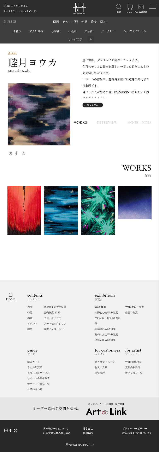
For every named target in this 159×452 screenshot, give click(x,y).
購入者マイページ (105, 361)
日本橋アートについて (55, 428)
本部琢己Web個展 (105, 328)
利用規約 (88, 433)
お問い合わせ (34, 389)
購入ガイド (33, 361)
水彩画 (55, 31)
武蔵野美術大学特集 (55, 306)
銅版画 (88, 31)
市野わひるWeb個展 (106, 312)
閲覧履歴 (100, 372)
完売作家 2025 (52, 312)
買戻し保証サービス (38, 372)
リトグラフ (75, 39)
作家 (94, 21)
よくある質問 (34, 367)
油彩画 (17, 31)
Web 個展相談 (133, 361)
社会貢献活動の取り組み (57, 433)
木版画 (72, 31)
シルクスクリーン (134, 31)
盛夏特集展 (131, 312)
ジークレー (108, 31)
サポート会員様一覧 (38, 383)
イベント (32, 323)
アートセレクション (55, 323)
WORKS (80, 122)
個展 (56, 21)
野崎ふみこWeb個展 (106, 334)
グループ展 (70, 21)
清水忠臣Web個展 (105, 339)
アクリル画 (36, 31)
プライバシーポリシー (134, 428)
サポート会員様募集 (38, 378)
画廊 (103, 21)
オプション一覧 (134, 372)
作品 (84, 21)
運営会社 (88, 428)
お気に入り (101, 367)
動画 (29, 328)
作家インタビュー (54, 328)
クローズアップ (52, 317)
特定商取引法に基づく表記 (137, 433)
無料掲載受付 (132, 367)
